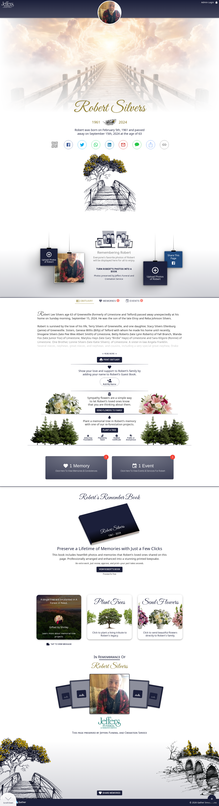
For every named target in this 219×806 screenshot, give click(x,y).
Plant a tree (109, 430)
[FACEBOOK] (68, 144)
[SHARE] (150, 144)
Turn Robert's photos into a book (114, 270)
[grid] (109, 260)
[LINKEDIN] (109, 144)
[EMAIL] (123, 144)
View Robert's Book (109, 569)
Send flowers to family (109, 410)
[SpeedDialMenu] (212, 799)
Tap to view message (61, 644)
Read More (109, 354)
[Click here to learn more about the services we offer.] (109, 723)
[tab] (84, 301)
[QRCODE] (54, 144)
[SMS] (136, 144)
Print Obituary (111, 359)
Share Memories (111, 793)
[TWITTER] (82, 144)
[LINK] (164, 144)
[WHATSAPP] (95, 144)
